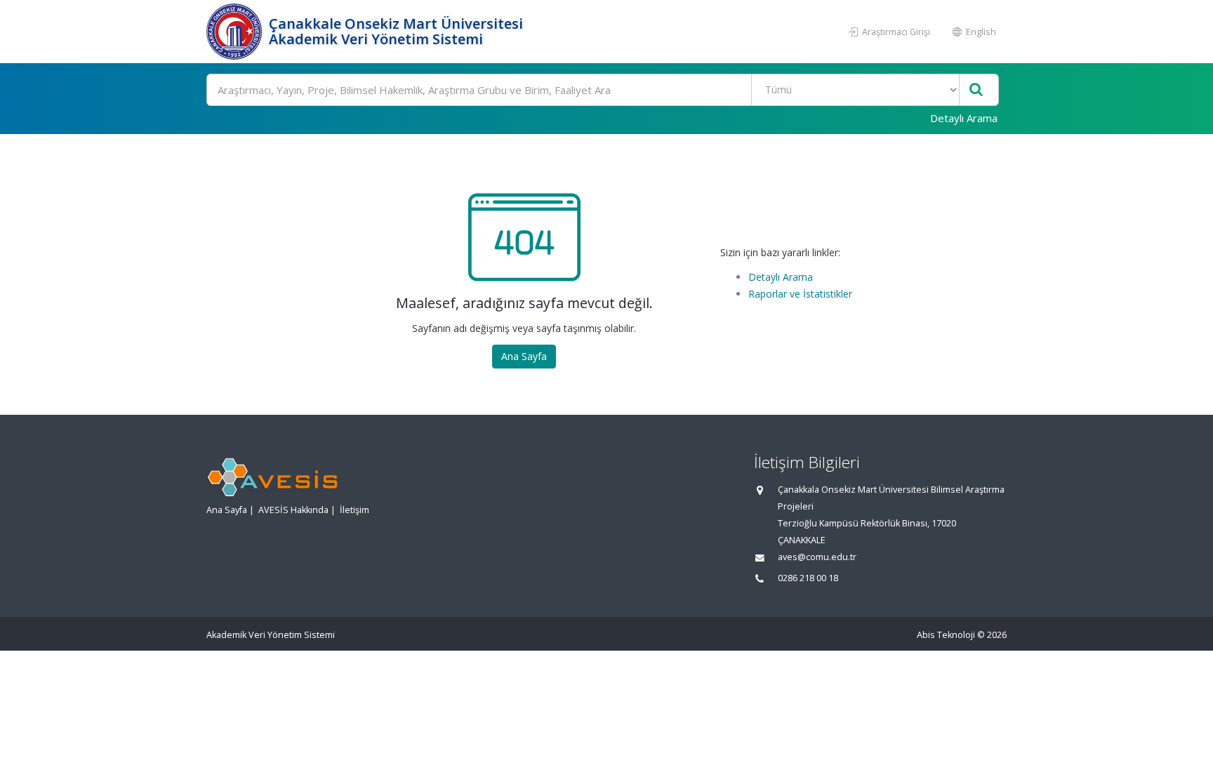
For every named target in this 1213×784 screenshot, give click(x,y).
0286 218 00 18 (808, 578)
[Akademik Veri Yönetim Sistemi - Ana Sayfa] (235, 31)
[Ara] (976, 90)
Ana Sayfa (524, 356)
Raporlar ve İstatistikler (800, 293)
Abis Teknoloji (946, 635)
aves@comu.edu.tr (817, 557)
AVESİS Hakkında (293, 510)
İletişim (354, 510)
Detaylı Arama (963, 118)
